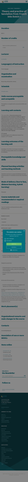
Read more (16, 235)
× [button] (24, 230)
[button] (14, 241)
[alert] (14, 241)
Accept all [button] (14, 244)
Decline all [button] (14, 247)
